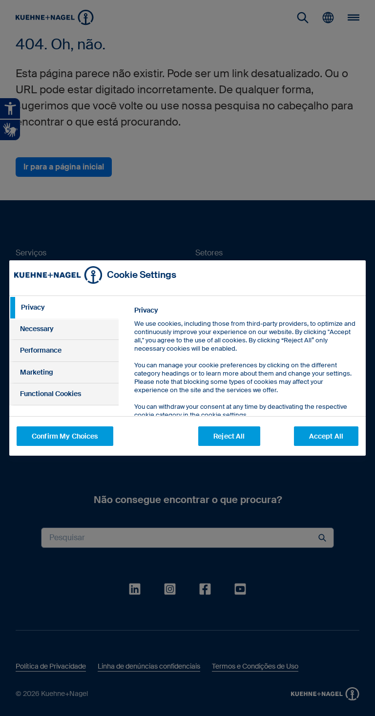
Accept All (326, 436)
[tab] (64, 307)
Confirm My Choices (65, 436)
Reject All (229, 436)
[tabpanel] (245, 384)
